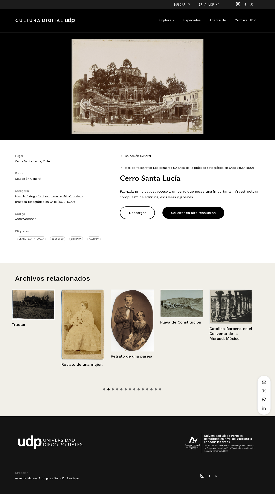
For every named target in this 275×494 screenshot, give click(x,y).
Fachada (94, 238)
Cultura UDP (245, 20)
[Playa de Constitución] (132, 303)
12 (151, 389)
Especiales (192, 20)
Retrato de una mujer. (32, 364)
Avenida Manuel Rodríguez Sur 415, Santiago (47, 478)
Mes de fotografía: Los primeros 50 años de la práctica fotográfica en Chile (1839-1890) (189, 167)
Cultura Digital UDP (45, 22)
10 (143, 389)
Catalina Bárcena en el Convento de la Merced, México (181, 333)
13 (156, 389)
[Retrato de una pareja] (82, 320)
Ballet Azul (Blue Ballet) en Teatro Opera (225, 340)
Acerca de (217, 20)
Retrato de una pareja (82, 356)
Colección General (28, 178)
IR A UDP (207, 4)
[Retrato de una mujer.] (33, 325)
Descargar (137, 213)
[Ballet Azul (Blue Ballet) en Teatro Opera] (230, 310)
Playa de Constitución (131, 322)
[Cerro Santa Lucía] (137, 86)
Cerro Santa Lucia (31, 238)
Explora (166, 20)
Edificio (58, 238)
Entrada (76, 238)
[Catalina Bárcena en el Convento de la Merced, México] (181, 307)
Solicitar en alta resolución (193, 213)
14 (160, 389)
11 (147, 389)
